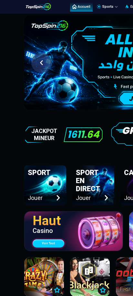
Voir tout (48, 243)
